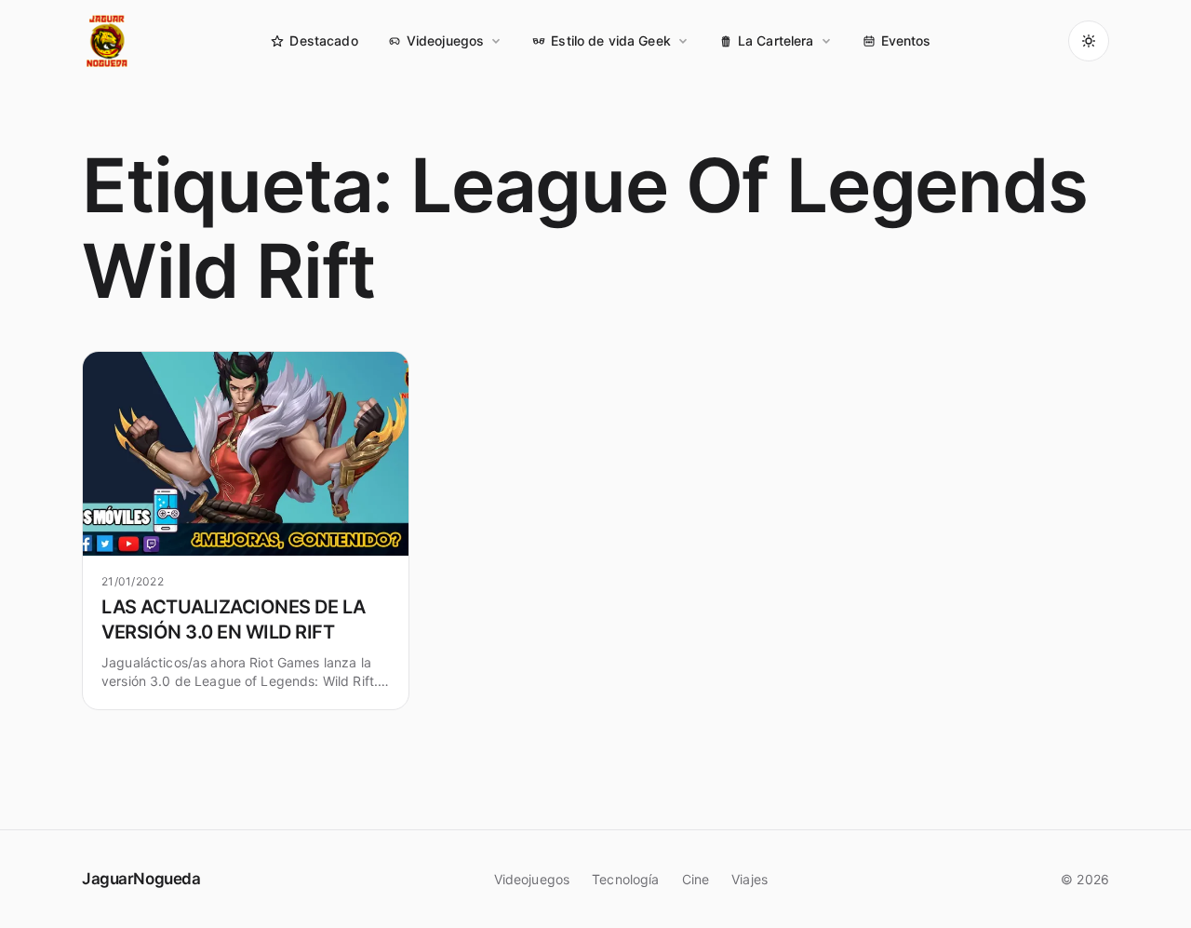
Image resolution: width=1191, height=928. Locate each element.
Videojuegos (446, 40)
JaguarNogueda (141, 878)
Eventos (906, 40)
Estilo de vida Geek (611, 40)
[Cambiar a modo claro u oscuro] (1088, 40)
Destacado (323, 40)
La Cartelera (776, 40)
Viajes (749, 879)
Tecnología (625, 879)
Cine (696, 879)
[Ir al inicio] (108, 41)
